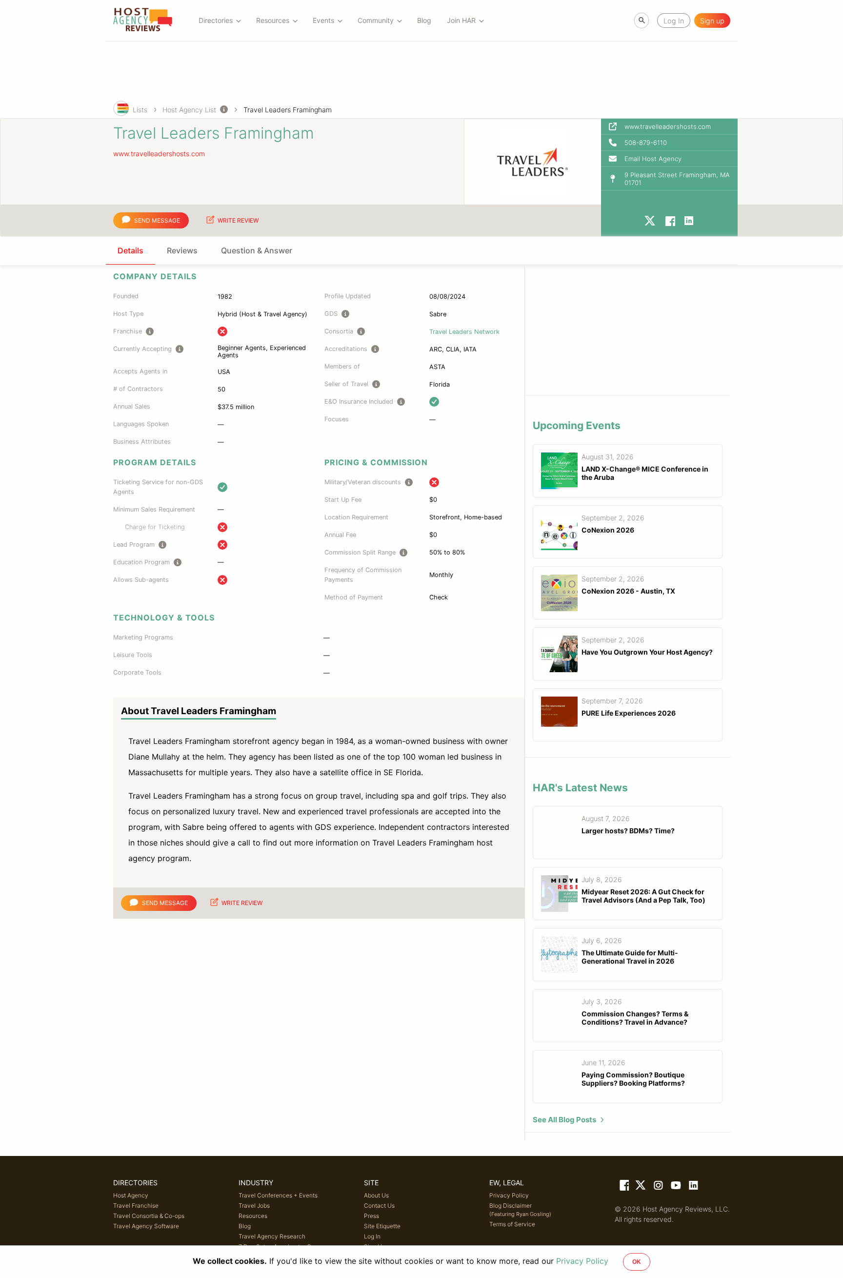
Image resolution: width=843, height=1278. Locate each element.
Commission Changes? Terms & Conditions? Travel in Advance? (635, 1018)
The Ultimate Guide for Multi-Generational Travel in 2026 (630, 956)
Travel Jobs (254, 1205)
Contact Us (379, 1205)
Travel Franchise (136, 1205)
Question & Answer (256, 250)
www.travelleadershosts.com (159, 153)
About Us (376, 1195)
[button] (669, 143)
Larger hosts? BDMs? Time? (628, 830)
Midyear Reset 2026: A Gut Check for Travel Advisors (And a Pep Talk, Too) (643, 895)
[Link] (623, 1187)
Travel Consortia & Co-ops (148, 1215)
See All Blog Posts (564, 1119)
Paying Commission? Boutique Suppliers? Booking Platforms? (633, 1079)
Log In (372, 1236)
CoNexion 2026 (608, 530)
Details (130, 250)
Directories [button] (216, 20)
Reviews (182, 250)
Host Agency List (189, 109)
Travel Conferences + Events (278, 1195)
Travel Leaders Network (464, 331)
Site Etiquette (382, 1226)
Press (371, 1215)
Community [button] (376, 20)
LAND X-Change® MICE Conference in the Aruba (645, 473)
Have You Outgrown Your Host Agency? (647, 652)
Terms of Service (512, 1224)
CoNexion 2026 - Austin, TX (628, 591)
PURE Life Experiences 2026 (629, 713)
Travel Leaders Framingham (287, 109)
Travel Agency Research (272, 1236)
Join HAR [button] (461, 20)
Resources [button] (272, 20)
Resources (253, 1215)
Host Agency (130, 1195)
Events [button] (323, 20)
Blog (424, 20)
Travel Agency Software (146, 1226)
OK (636, 1261)
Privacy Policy (509, 1195)
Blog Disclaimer (520, 1209)
